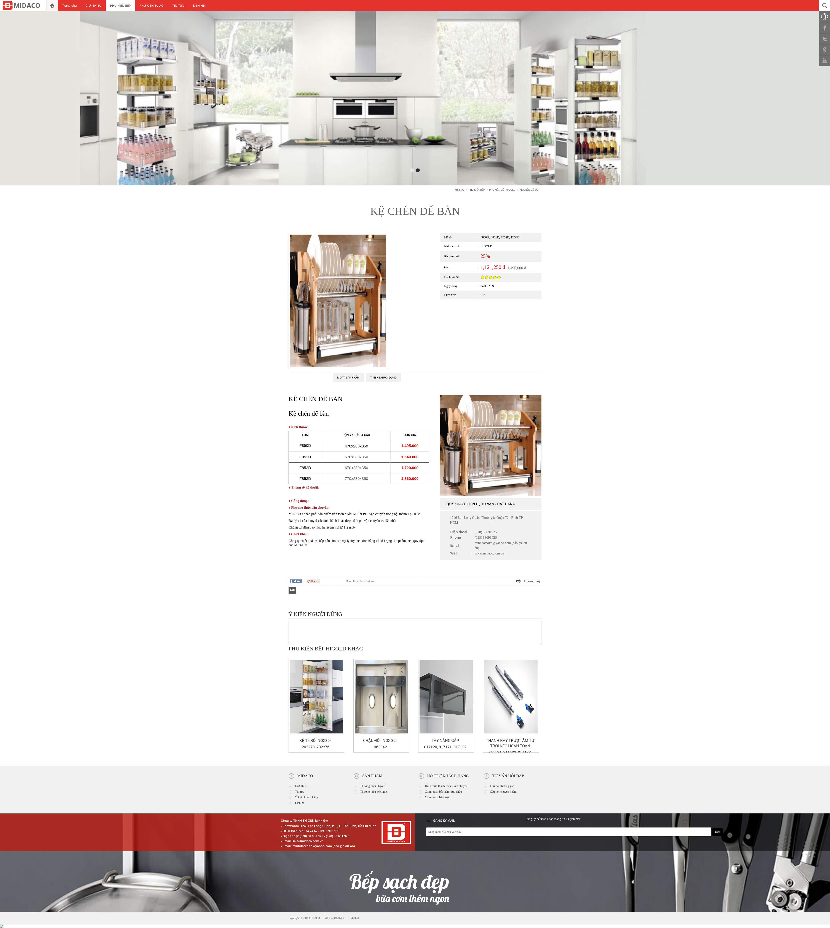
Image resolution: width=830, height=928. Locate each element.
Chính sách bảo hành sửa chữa (443, 791)
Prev (531, 649)
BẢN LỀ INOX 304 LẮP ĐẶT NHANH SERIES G (510, 743)
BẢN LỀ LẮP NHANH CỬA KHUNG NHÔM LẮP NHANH (380, 743)
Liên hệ (299, 803)
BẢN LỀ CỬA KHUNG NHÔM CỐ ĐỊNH (445, 743)
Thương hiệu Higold (372, 786)
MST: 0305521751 (334, 917)
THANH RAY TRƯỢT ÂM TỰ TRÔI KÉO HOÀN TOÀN (315, 743)
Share (360, 581)
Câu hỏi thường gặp (502, 786)
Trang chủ (458, 189)
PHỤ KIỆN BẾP (477, 189)
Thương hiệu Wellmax (374, 791)
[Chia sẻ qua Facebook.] (296, 581)
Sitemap (355, 917)
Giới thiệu (301, 786)
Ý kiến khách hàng (306, 797)
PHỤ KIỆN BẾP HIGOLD (502, 189)
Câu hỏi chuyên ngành (503, 791)
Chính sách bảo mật (437, 797)
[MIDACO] (23, 5)
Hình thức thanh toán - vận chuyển (446, 786)
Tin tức (299, 791)
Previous (406, 244)
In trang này (532, 581)
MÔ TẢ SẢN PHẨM (348, 377)
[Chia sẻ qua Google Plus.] (313, 581)
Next (406, 354)
